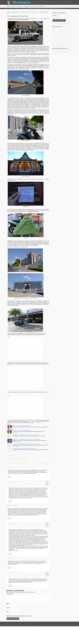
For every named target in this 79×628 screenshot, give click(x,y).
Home (9, 12)
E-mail (8, 607)
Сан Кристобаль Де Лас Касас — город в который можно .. (26, 434)
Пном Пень (15, 459)
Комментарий (10, 593)
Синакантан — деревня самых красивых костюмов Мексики (26, 439)
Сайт (8, 611)
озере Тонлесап (38, 18)
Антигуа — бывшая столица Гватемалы (22, 430)
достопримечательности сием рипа (16, 457)
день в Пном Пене (32, 421)
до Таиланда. (37, 422)
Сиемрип (11, 460)
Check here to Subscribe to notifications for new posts (19, 616)
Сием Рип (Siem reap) (24, 12)
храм (14, 460)
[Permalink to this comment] (18, 467)
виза (9, 457)
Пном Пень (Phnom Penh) (34, 12)
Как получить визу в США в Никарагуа (21, 425)
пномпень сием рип (21, 459)
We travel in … (23, 2)
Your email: (55, 15)
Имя (8, 603)
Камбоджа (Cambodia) (16, 12)
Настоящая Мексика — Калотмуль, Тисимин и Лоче (24, 448)
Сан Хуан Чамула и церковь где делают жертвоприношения (26, 443)
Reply (9, 476)
